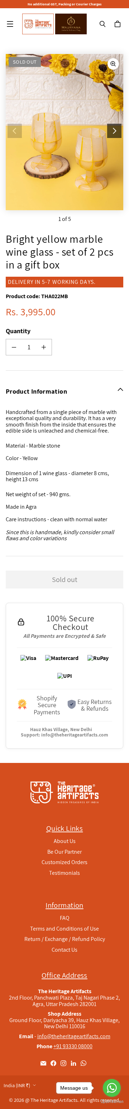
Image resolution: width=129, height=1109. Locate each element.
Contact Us (64, 949)
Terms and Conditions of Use (64, 928)
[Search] (102, 24)
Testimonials (64, 873)
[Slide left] (15, 131)
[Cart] (118, 24)
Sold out (64, 579)
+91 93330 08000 (72, 1046)
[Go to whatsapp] (112, 1088)
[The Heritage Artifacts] (38, 24)
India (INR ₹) (17, 1085)
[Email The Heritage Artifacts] (43, 1063)
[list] (64, 132)
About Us (65, 841)
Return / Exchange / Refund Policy (64, 939)
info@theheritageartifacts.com (74, 734)
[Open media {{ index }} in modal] (64, 132)
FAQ (65, 918)
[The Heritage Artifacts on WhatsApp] (83, 1063)
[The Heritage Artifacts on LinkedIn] (73, 1063)
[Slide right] (114, 131)
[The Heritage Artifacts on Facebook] (53, 1063)
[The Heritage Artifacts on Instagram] (63, 1063)
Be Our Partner (64, 852)
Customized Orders (64, 862)
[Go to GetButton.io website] (111, 1101)
